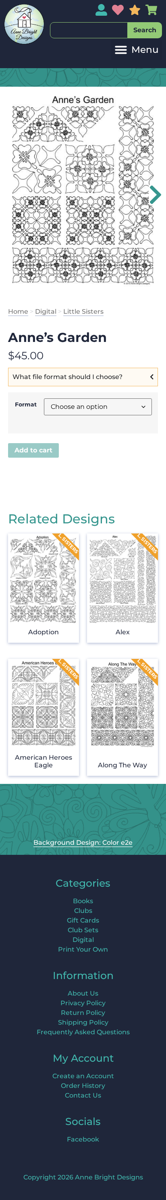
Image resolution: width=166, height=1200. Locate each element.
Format (26, 404)
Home (18, 311)
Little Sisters (83, 311)
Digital (45, 311)
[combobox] (89, 30)
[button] (136, 50)
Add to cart (33, 450)
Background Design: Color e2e (83, 842)
